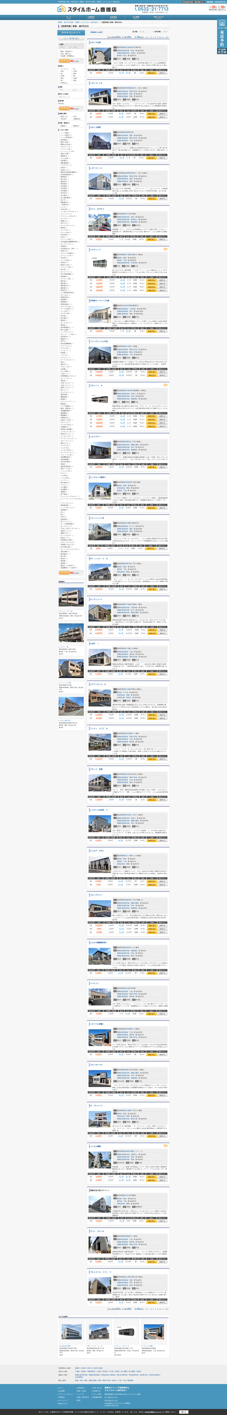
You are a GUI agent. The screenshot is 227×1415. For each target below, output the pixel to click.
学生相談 (65, 191)
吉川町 (128, 1195)
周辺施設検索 (97, 1397)
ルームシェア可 (67, 255)
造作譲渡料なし (67, 327)
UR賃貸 (64, 246)
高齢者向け (65, 202)
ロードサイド (66, 323)
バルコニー (65, 357)
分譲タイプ (65, 170)
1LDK (75, 71)
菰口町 (128, 563)
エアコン (65, 485)
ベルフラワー (95, 437)
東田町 (128, 947)
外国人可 (65, 251)
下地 (124, 260)
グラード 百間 (96, 769)
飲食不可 (65, 290)
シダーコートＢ (96, 83)
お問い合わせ (97, 1388)
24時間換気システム (69, 376)
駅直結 (64, 228)
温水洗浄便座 (66, 462)
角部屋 (64, 561)
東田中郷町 (130, 1151)
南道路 (64, 563)
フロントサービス (68, 542)
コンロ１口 (65, 445)
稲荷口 (128, 697)
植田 (131, 529)
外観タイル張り (67, 420)
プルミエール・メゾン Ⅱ (100, 1272)
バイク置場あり (67, 406)
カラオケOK (66, 313)
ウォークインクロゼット (70, 496)
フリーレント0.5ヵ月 (69, 216)
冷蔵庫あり (65, 427)
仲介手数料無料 (67, 274)
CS (63, 512)
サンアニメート (96, 599)
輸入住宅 (65, 179)
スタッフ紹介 (97, 1394)
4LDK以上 (64, 83)
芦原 (131, 1282)
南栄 (131, 94)
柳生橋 (131, 654)
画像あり (64, 126)
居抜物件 (65, 276)
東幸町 (105, 1371)
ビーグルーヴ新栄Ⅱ (98, 477)
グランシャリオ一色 (66, 611)
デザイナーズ (66, 147)
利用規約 (62, 1397)
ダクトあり (65, 295)
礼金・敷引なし (66, 54)
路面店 (64, 325)
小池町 (128, 648)
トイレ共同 (65, 478)
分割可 (64, 167)
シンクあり (65, 311)
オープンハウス (67, 244)
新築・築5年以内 (83, 1397)
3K (74, 76)
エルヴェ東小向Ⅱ (65, 720)
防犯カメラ (65, 538)
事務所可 (65, 156)
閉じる (183, 1412)
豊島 (131, 314)
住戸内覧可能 (66, 547)
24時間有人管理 (67, 540)
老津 (131, 531)
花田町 (117, 1371)
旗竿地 (64, 281)
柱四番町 (129, 1029)
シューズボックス (68, 508)
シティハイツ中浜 (65, 683)
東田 (132, 217)
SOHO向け (65, 235)
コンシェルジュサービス (70, 549)
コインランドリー (68, 401)
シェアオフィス (67, 332)
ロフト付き (65, 348)
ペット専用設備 (67, 137)
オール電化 (65, 371)
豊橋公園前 (135, 612)
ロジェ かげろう (97, 209)
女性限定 (65, 160)
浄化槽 (64, 369)
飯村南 (128, 900)
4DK (74, 80)
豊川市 (89, 1368)
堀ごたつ (65, 390)
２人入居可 (65, 158)
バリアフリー (66, 165)
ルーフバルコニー (68, 360)
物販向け (65, 339)
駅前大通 (134, 1119)
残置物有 (65, 302)
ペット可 (80, 1394)
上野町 (128, 1277)
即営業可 (65, 299)
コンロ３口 (65, 448)
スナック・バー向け (68, 334)
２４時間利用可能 (68, 292)
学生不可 (65, 193)
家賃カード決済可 (68, 565)
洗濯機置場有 (66, 411)
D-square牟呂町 (65, 1346)
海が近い (65, 269)
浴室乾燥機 (65, 459)
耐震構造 (65, 415)
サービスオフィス (68, 225)
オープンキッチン (68, 452)
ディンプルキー (67, 535)
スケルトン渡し (67, 279)
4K (62, 80)
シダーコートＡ (96, 168)
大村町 (128, 689)
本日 (74, 116)
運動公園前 (135, 445)
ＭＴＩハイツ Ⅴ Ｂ (99, 559)
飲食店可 (65, 181)
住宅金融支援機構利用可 (70, 242)
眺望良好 (65, 177)
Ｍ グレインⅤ (96, 1105)
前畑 (132, 1159)
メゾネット (65, 350)
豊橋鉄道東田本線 (123, 50)
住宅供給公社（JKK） (69, 249)
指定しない (64, 116)
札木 (132, 610)
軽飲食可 (65, 288)
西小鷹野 (132, 1371)
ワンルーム (64, 69)
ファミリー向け (67, 267)
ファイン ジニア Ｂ (99, 728)
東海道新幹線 (133, 1375)
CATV (64, 517)
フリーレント (66, 214)
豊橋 (127, 488)
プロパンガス (66, 367)
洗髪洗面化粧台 (67, 466)
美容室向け (65, 336)
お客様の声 (96, 1391)
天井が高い (65, 209)
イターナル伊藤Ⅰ (97, 1024)
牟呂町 (128, 774)
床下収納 (65, 494)
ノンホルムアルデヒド (69, 211)
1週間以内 (76, 119)
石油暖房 (65, 489)
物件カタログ (63, 1403)
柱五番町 (129, 733)
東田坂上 (134, 219)
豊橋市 (124, 47)
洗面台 (64, 464)
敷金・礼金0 (81, 1391)
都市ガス (65, 364)
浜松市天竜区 (98, 1368)
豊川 (124, 55)
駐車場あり (65, 554)
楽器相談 (65, 140)
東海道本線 (121, 488)
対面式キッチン (67, 434)
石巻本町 (129, 47)
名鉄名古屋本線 (122, 1375)
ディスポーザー (67, 436)
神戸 (131, 311)
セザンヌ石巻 (95, 42)
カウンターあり (67, 306)
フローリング (66, 346)
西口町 (128, 1070)
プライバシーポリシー (66, 1394)
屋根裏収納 (65, 505)
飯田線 (119, 55)
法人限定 (65, 195)
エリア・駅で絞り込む (71, 38)
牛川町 (128, 214)
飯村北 (128, 441)
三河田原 (132, 309)
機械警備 (65, 397)
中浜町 (128, 346)
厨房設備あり (66, 304)
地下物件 (65, 318)
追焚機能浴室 (66, 457)
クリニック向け (67, 239)
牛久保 (125, 692)
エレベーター (66, 378)
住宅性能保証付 (67, 174)
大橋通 (128, 1110)
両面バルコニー (67, 387)
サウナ (64, 473)
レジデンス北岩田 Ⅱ (99, 810)
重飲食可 (65, 283)
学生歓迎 (65, 188)
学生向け (65, 258)
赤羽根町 (129, 305)
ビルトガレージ (67, 392)
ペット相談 (65, 133)
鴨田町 (128, 1236)
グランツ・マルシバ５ (122, 1346)
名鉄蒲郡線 (79, 1377)
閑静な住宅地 (66, 144)
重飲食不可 (65, 286)
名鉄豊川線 (121, 697)
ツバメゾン (94, 983)
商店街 (64, 320)
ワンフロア (65, 230)
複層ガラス (65, 533)
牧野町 (128, 132)
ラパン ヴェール (97, 1231)
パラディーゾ (95, 250)
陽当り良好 (65, 142)
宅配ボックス (66, 531)
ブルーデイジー (96, 895)
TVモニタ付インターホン (70, 528)
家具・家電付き (67, 408)
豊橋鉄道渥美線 (122, 91)
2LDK (62, 76)
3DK (62, 78)
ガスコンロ (65, 422)
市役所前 (134, 263)
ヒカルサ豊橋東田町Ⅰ (99, 942)
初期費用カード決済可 (69, 568)
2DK (74, 73)
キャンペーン (66, 272)
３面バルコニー (67, 385)
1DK (62, 71)
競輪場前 (134, 222)
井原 (132, 50)
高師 (131, 96)
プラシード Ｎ (96, 386)
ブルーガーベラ (96, 1065)
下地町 (128, 254)
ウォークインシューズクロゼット (71, 500)
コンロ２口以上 (67, 425)
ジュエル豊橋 (95, 1146)
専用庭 (64, 353)
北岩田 (128, 815)
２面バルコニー (67, 383)
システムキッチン (68, 432)
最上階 (64, 556)
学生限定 (65, 186)
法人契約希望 (66, 198)
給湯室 (64, 399)
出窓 (63, 362)
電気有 (64, 381)
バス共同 (65, 475)
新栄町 (128, 482)
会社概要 (62, 1391)
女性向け (65, 262)
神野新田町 (130, 88)
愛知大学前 (133, 91)
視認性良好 (65, 297)
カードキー (65, 218)
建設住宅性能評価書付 (69, 172)
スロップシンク (67, 441)
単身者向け (81, 1388)
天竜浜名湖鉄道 (154, 1375)
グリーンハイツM (97, 518)
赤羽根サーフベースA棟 (99, 301)
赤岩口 (133, 53)
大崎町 (128, 523)
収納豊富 (65, 510)
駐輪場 (64, 404)
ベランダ (65, 355)
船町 (124, 258)
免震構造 (65, 413)
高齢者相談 (65, 163)
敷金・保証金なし (67, 51)
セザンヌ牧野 (95, 127)
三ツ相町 (129, 855)
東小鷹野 (124, 1371)
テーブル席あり (67, 309)
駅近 (79, 1400)
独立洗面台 (65, 482)
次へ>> (161, 37)
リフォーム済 (66, 149)
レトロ (64, 207)
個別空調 (65, 394)
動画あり (77, 126)
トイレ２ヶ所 (66, 471)
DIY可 (64, 341)
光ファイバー (66, 521)
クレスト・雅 (64, 647)
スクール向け (66, 232)
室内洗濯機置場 (67, 343)
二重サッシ (65, 374)
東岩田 (139, 1371)
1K (74, 69)
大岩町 (99, 1371)
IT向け (64, 237)
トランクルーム (67, 503)
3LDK (75, 78)
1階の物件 (65, 551)
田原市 (124, 305)
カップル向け (66, 260)
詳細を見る (151, 73)
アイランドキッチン (68, 438)
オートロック (66, 526)
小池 (131, 140)
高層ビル (65, 221)
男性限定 (65, 184)
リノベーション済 (68, 151)
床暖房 (64, 492)
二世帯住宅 (65, 204)
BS (63, 514)
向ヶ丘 (131, 526)
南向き (64, 558)
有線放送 (65, 519)
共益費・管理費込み (67, 56)
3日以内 (63, 119)
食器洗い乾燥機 (67, 429)
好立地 (64, 316)
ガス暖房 (65, 487)
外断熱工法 (65, 418)
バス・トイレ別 (67, 455)
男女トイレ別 (66, 468)
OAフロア (65, 223)
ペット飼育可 (66, 135)
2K (62, 73)
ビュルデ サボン (97, 851)
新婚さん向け (66, 265)
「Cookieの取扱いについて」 (153, 1412)
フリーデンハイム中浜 (99, 341)
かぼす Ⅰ (94, 643)
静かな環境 (65, 330)
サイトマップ (63, 1400)
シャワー (65, 480)
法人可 (64, 200)
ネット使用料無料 (68, 524)
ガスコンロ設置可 (68, 253)
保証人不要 (65, 153)
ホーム (61, 1388)
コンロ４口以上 (67, 450)
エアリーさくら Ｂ (98, 684)
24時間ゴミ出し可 (68, 545)
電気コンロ (65, 443)
